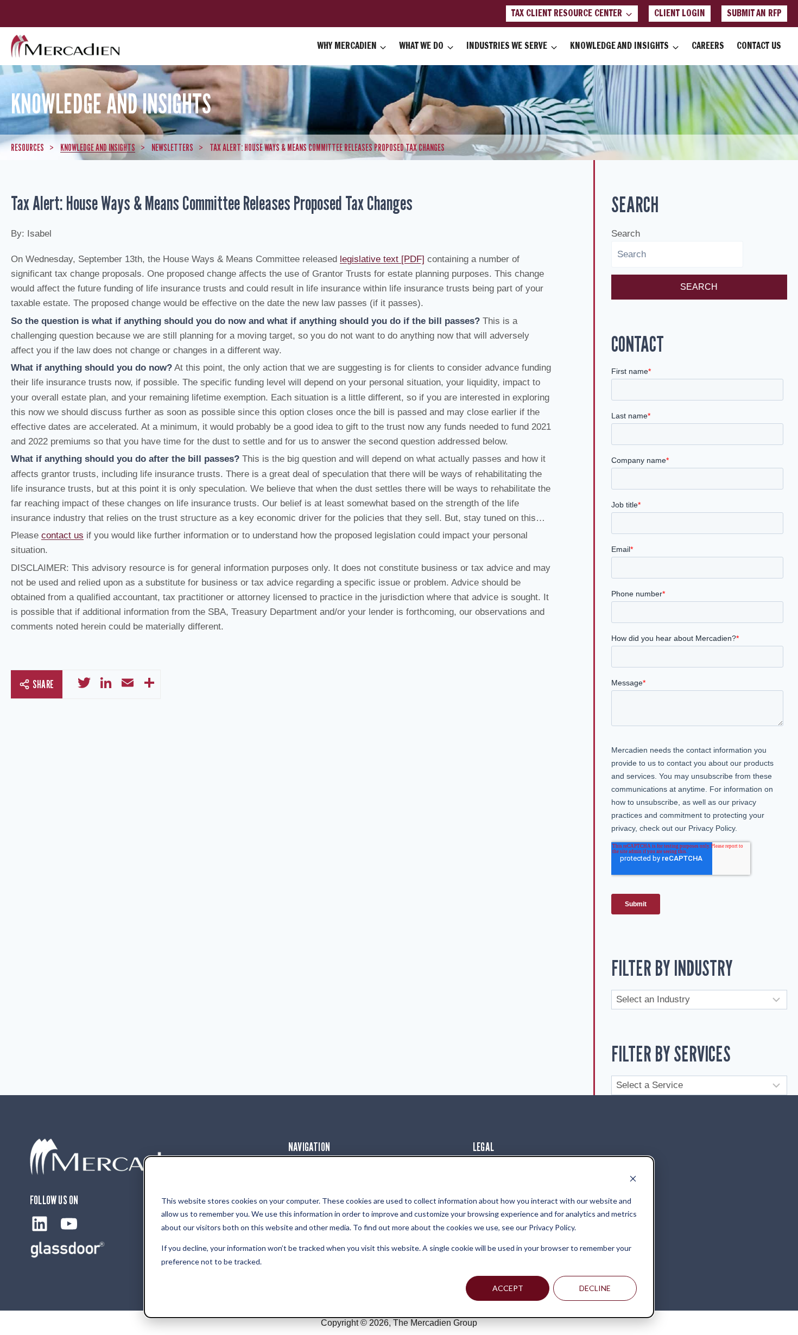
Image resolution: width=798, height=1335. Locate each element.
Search (625, 233)
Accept (507, 1288)
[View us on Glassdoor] (68, 1249)
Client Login (679, 13)
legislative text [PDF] (382, 259)
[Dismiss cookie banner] (633, 1180)
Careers (708, 46)
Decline (595, 1288)
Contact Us (759, 46)
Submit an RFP (754, 13)
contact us (62, 535)
